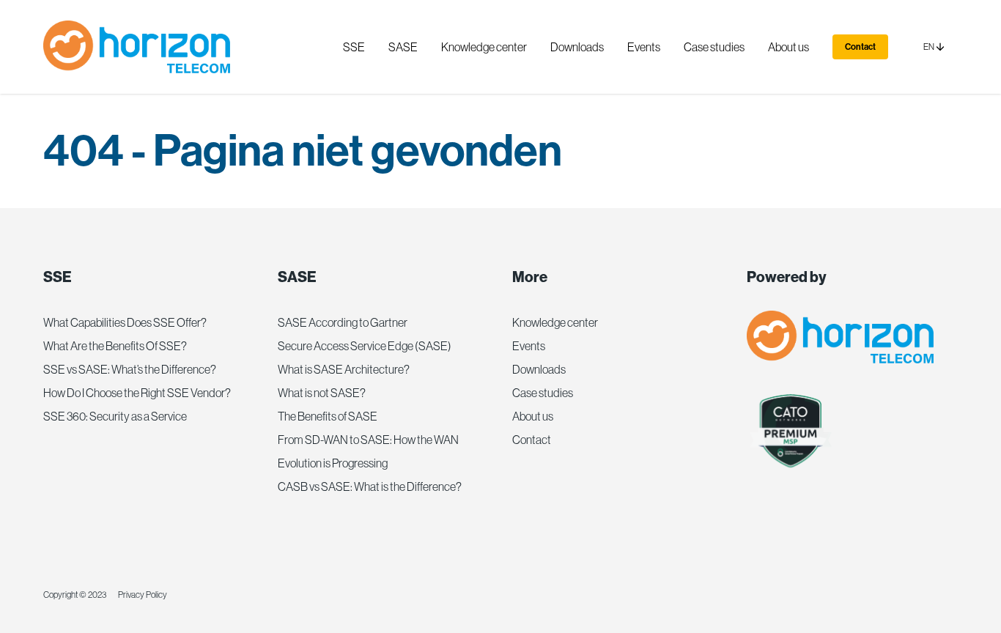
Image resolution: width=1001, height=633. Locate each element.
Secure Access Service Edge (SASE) (364, 345)
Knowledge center (555, 322)
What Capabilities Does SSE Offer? (125, 322)
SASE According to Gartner (342, 322)
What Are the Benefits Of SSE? (115, 345)
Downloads (539, 369)
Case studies (542, 392)
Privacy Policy (142, 595)
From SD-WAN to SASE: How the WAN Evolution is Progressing (368, 451)
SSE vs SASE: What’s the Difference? (129, 369)
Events (528, 345)
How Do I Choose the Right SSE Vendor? (137, 392)
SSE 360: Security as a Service (115, 416)
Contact (860, 47)
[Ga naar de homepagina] (136, 47)
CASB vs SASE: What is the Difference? (370, 486)
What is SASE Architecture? (344, 369)
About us (532, 416)
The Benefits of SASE (327, 416)
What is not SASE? (322, 392)
